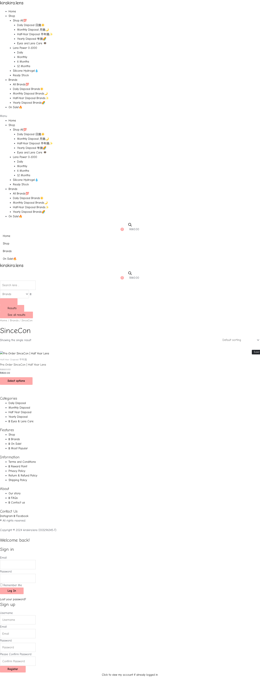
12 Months (23, 66)
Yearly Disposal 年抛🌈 (31, 38)
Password (6, 571)
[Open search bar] (130, 224)
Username (6, 613)
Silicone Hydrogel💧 (25, 70)
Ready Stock (21, 75)
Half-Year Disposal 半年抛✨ (35, 34)
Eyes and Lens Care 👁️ (32, 43)
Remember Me (12, 585)
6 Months (23, 61)
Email (3, 557)
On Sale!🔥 (15, 107)
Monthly (22, 57)
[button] (130, 116)
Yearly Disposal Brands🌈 (29, 102)
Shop (12, 16)
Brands (13, 80)
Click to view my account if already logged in (130, 674)
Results (12, 308)
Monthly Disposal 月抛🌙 (33, 29)
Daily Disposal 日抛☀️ (31, 25)
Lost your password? (13, 599)
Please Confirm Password (15, 654)
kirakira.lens (11, 3)
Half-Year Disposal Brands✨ (31, 98)
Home (12, 11)
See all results (16, 315)
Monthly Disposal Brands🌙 (30, 93)
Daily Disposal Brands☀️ (28, 89)
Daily (20, 52)
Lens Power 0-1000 (25, 48)
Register (13, 669)
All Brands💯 (21, 84)
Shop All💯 (20, 20)
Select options (16, 381)
